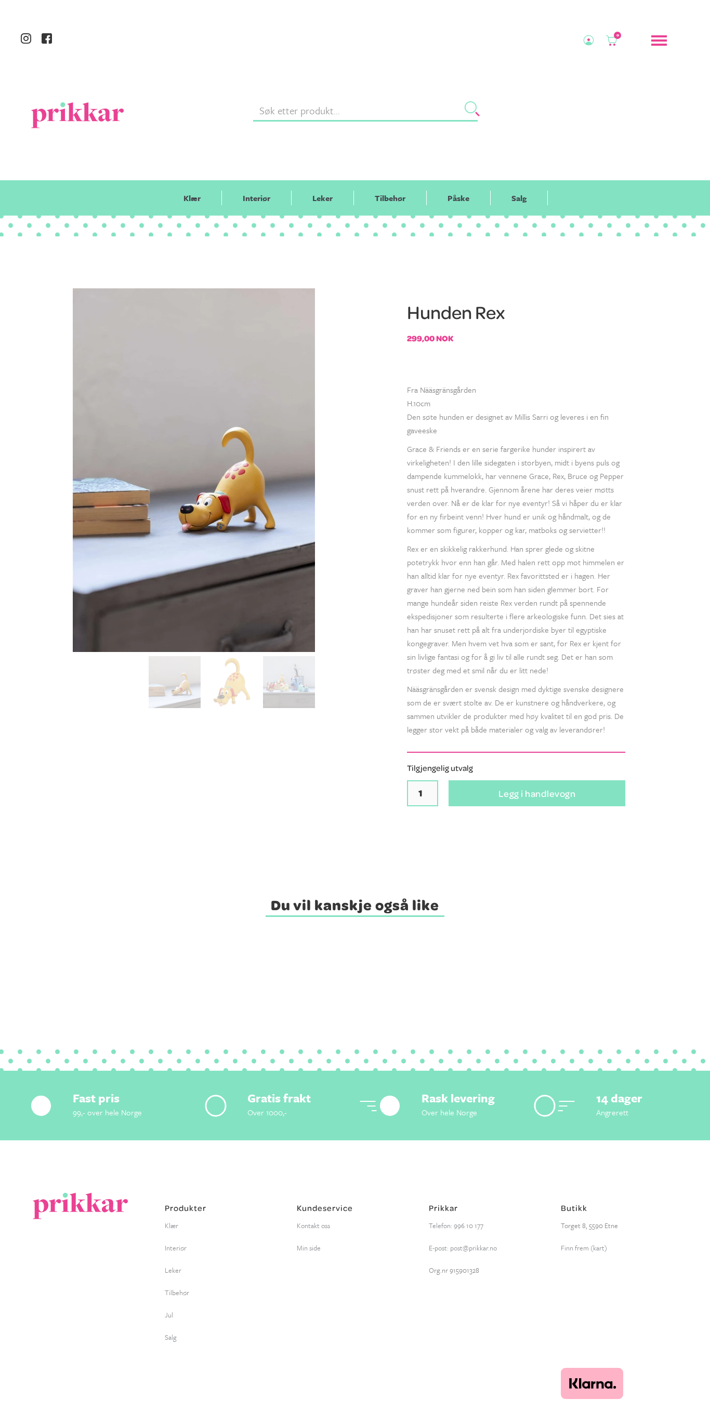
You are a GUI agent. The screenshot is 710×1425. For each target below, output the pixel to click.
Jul (169, 1315)
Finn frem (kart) (584, 1248)
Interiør (256, 198)
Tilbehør (390, 198)
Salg (519, 198)
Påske (458, 198)
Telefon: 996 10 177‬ (456, 1225)
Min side (309, 1248)
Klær (192, 198)
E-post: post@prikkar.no (463, 1248)
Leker (322, 198)
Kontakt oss (313, 1225)
